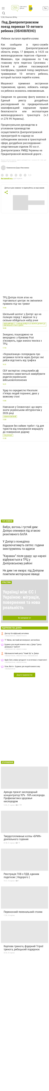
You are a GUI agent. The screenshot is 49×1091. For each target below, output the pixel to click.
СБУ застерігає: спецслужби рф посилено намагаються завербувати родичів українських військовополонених (24, 375)
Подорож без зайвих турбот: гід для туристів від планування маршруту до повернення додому (23, 429)
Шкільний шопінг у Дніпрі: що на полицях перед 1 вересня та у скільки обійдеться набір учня (22, 317)
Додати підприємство (24, 675)
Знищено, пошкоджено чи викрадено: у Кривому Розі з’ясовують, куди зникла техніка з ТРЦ (22, 339)
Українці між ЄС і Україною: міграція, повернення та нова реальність (21, 599)
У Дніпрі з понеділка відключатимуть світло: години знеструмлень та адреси (23, 545)
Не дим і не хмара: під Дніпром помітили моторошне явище (23, 572)
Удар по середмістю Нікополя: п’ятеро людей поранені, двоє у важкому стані (21, 393)
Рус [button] (45, 8)
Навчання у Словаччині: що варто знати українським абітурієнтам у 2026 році (22, 410)
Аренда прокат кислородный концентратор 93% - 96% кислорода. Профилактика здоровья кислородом (24, 796)
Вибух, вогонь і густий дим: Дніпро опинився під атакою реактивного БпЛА (21, 530)
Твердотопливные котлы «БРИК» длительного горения (22, 838)
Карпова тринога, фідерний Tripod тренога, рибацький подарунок (23, 948)
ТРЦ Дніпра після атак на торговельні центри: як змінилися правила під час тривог (22, 300)
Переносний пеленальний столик (23, 911)
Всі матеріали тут (24, 618)
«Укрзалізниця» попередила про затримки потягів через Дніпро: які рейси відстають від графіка (23, 357)
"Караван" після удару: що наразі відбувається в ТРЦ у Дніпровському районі (24, 559)
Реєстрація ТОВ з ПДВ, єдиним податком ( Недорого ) (21, 875)
